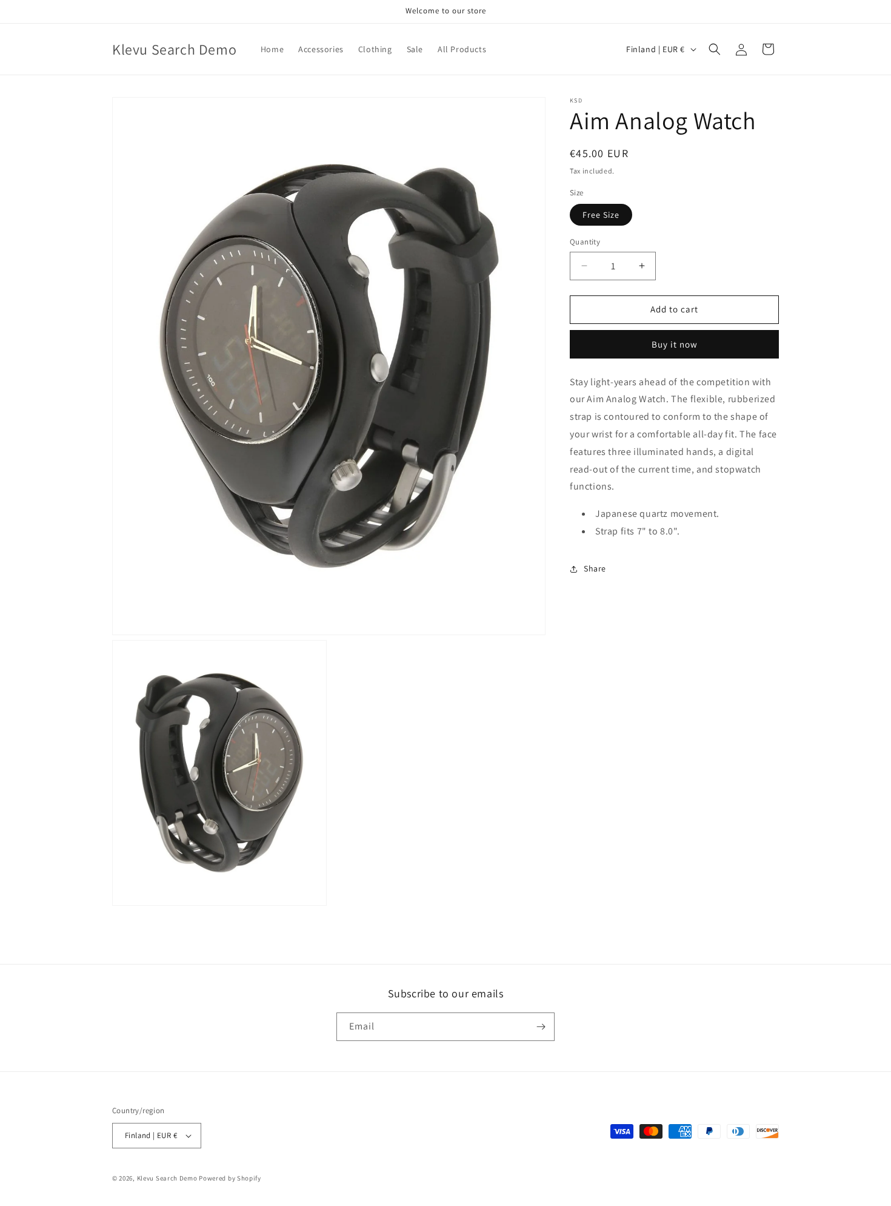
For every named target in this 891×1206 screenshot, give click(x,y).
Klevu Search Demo (167, 1178)
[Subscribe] (540, 1026)
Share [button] (595, 568)
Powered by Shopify (230, 1178)
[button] (714, 49)
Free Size (600, 214)
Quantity (585, 242)
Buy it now (675, 343)
